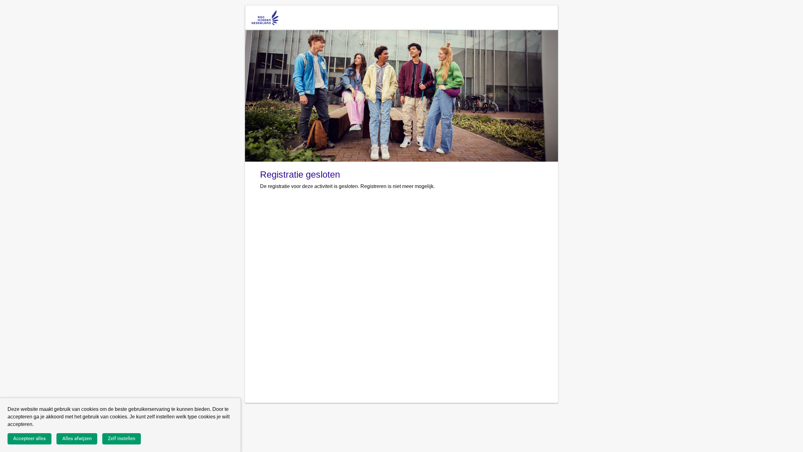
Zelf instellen (121, 438)
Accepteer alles (29, 438)
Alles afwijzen (77, 438)
